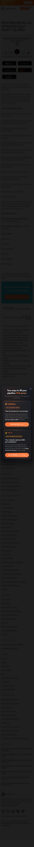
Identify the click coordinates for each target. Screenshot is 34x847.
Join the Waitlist (17, 455)
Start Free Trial (17, 424)
